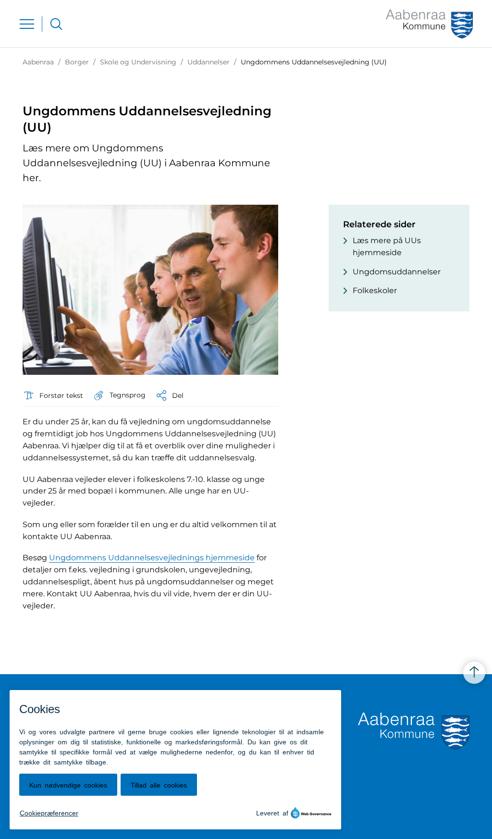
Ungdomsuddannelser (397, 271)
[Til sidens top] (474, 672)
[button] (119, 395)
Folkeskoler (375, 290)
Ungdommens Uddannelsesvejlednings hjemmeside (152, 557)
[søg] (56, 24)
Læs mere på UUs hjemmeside (387, 246)
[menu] (27, 24)
